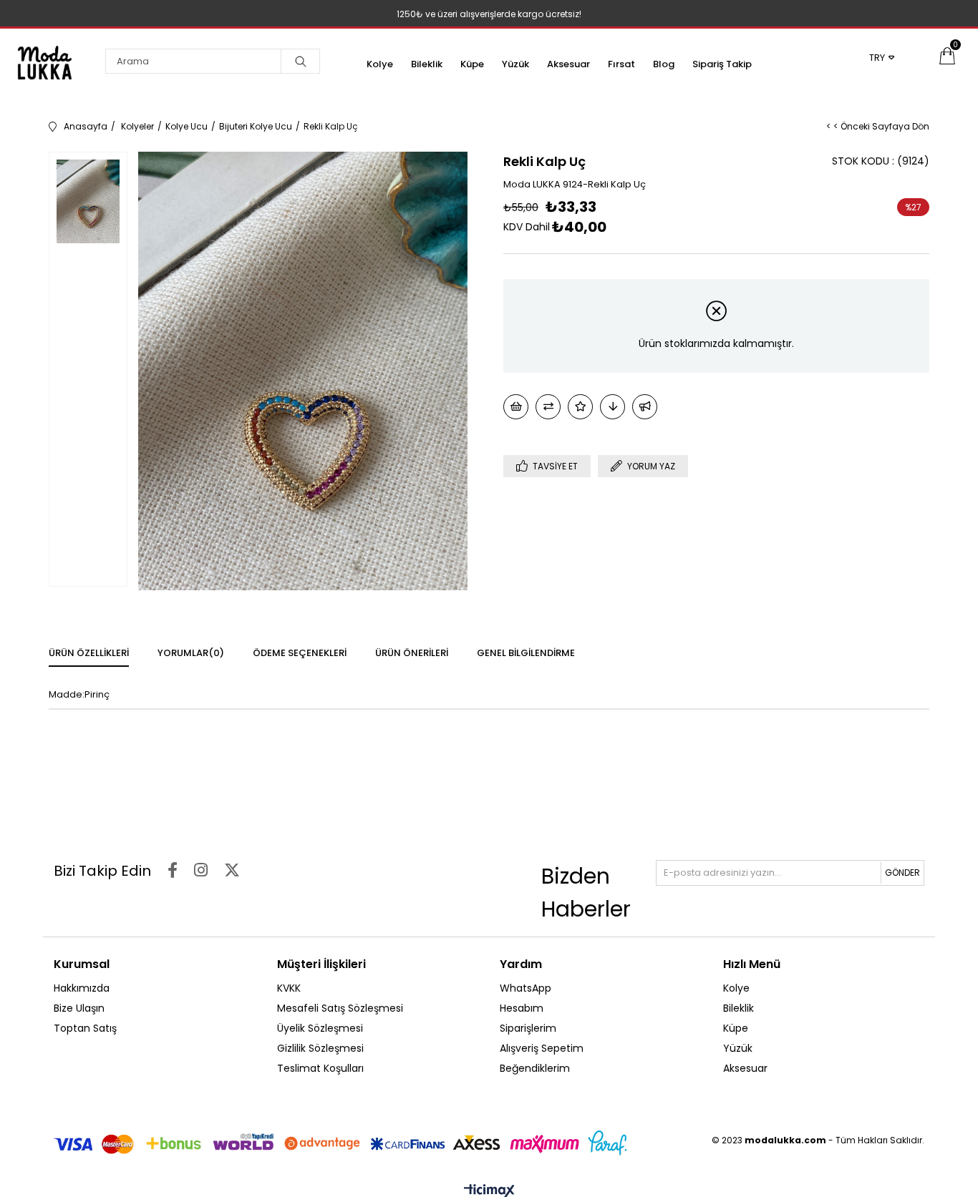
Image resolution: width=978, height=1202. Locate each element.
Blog (663, 64)
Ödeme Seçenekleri (300, 653)
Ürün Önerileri (411, 653)
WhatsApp (525, 988)
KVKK (289, 988)
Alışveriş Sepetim (542, 1048)
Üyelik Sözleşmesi (320, 1028)
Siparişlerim (528, 1028)
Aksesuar (568, 64)
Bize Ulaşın (79, 1008)
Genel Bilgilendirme (526, 653)
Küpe (472, 64)
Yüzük (515, 64)
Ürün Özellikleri (89, 653)
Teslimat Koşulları (320, 1068)
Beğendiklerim (535, 1068)
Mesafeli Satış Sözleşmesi (340, 1008)
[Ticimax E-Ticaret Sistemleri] (489, 1191)
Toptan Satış (85, 1028)
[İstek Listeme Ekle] (515, 406)
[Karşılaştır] (548, 406)
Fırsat (621, 64)
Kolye (380, 64)
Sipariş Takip (722, 64)
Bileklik (426, 64)
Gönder (902, 872)
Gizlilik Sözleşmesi (320, 1048)
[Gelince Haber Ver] (644, 406)
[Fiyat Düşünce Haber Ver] (612, 406)
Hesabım (521, 1008)
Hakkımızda (82, 988)
